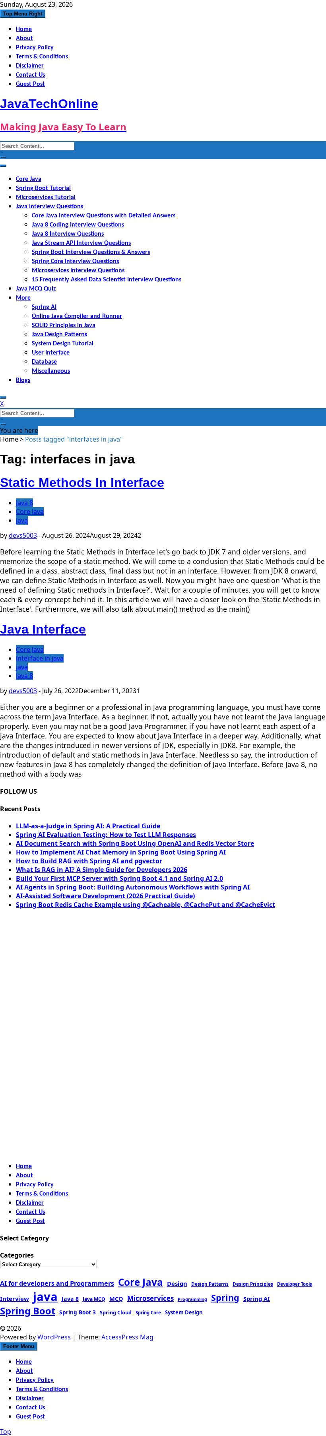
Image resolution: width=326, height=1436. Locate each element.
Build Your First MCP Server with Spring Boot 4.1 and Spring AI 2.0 (119, 878)
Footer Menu (18, 1346)
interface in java (40, 658)
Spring (225, 1297)
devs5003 (23, 535)
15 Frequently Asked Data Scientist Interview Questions (106, 280)
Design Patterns (210, 1284)
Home (24, 29)
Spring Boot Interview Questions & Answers (91, 252)
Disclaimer (30, 66)
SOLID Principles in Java (63, 325)
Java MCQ (94, 1299)
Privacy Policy (35, 48)
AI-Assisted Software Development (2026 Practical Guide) (105, 895)
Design (177, 1283)
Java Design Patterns (59, 334)
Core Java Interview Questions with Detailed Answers (103, 216)
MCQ (116, 1298)
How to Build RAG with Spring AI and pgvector (89, 861)
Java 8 (24, 502)
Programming (192, 1299)
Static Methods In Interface (82, 482)
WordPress (54, 1337)
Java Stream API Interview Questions (81, 243)
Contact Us (30, 75)
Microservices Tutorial (46, 197)
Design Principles (253, 1284)
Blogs (23, 380)
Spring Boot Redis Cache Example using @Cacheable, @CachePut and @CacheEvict (145, 904)
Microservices (150, 1298)
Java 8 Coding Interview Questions (78, 225)
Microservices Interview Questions (78, 270)
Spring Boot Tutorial (43, 188)
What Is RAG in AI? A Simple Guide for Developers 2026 (101, 869)
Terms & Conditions (42, 57)
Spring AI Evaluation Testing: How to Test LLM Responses (106, 834)
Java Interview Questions (49, 206)
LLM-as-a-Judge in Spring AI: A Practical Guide (88, 826)
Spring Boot (27, 1310)
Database (44, 362)
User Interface (51, 353)
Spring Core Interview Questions (75, 261)
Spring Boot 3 (77, 1312)
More (23, 298)
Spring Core (148, 1313)
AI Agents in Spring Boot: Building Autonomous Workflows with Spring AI (133, 887)
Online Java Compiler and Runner (77, 316)
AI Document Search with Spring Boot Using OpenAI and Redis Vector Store (135, 843)
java (22, 520)
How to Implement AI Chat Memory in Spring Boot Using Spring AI (121, 852)
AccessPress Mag (127, 1337)
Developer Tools (294, 1284)
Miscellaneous (51, 371)
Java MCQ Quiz (36, 289)
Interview (14, 1298)
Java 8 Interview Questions (68, 234)
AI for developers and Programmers (57, 1283)
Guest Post (30, 84)
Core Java (28, 179)
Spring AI (44, 307)
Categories (17, 1255)
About (24, 38)
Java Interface (43, 629)
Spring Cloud (116, 1312)
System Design (184, 1312)
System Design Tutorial (62, 344)
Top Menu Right (22, 14)
